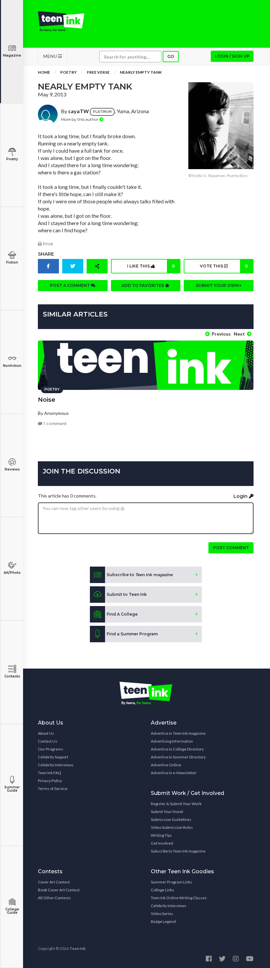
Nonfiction (12, 366)
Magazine (12, 55)
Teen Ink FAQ (49, 772)
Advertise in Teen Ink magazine (178, 733)
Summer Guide (12, 789)
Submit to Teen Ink (127, 594)
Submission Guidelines (171, 819)
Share (46, 254)
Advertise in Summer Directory (178, 756)
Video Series (162, 913)
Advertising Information (172, 741)
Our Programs (50, 749)
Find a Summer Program (132, 633)
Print (47, 244)
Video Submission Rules (172, 827)
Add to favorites (143, 285)
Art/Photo (12, 573)
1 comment (54, 423)
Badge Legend (163, 921)
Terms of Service (53, 788)
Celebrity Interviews (55, 764)
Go (170, 56)
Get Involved (162, 843)
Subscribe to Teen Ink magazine (178, 851)
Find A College (122, 614)
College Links (162, 889)
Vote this (224, 266)
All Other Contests (54, 897)
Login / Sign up (232, 56)
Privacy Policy (50, 780)
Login (241, 496)
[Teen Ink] (61, 21)
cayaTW (78, 111)
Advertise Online (166, 764)
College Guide (12, 911)
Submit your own (218, 285)
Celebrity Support (53, 756)
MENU (50, 56)
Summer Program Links (171, 881)
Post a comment (70, 285)
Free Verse (98, 72)
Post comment (231, 547)
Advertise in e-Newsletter (174, 772)
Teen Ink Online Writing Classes (179, 897)
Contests (12, 676)
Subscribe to (140, 574)
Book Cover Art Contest (59, 889)
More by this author (80, 119)
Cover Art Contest (54, 881)
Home (44, 72)
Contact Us (47, 741)
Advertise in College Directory (177, 749)
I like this (151, 266)
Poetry (12, 159)
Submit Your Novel (167, 811)
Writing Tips (161, 835)
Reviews (12, 469)
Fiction (12, 262)
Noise (46, 399)
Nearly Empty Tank (141, 72)
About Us (46, 733)
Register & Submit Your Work (176, 803)
